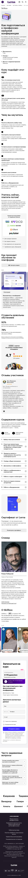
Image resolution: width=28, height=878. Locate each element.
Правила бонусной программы (14, 836)
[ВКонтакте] (4, 411)
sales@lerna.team (14, 820)
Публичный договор (14, 830)
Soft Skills (9, 5)
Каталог (3, 5)
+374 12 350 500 (14, 816)
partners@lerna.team (14, 825)
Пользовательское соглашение (14, 839)
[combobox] (5, 712)
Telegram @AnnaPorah (14, 824)
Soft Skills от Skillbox (17, 5)
